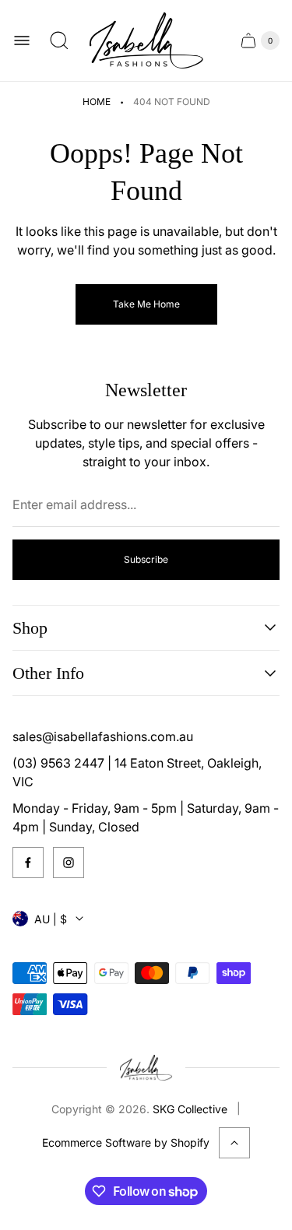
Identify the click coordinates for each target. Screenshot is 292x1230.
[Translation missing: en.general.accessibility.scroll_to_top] (234, 1142)
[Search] (59, 40)
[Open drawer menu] (22, 40)
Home (97, 101)
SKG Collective (190, 1109)
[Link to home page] (146, 1067)
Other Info (48, 673)
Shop (29, 628)
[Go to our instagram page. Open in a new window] (68, 862)
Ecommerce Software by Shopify (125, 1142)
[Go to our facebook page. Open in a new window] (28, 862)
